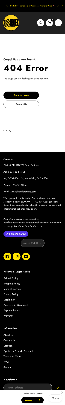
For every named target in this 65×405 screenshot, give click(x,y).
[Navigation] (58, 22)
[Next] (57, 5)
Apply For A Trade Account (18, 351)
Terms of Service (12, 289)
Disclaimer (9, 299)
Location (7, 345)
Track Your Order (12, 356)
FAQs (6, 362)
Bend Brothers (18, 130)
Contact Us (9, 340)
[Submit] (58, 387)
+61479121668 (19, 185)
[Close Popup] (62, 392)
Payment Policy (11, 310)
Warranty (8, 316)
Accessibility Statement (15, 305)
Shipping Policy (11, 283)
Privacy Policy (10, 294)
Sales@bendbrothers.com (23, 191)
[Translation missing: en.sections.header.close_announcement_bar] (62, 5)
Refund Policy (10, 278)
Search (7, 367)
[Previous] (7, 5)
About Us (8, 335)
